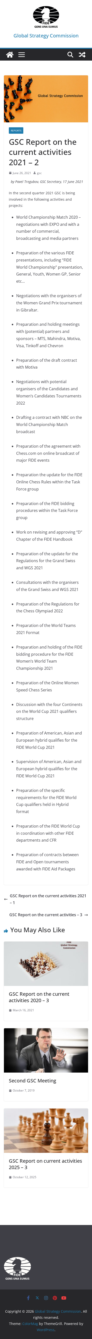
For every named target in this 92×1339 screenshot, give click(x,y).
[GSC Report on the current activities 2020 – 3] (46, 945)
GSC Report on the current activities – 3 (45, 914)
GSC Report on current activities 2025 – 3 (45, 1164)
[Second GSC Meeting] (46, 1031)
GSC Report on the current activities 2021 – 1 (48, 899)
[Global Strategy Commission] (10, 55)
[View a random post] (82, 55)
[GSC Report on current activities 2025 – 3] (46, 1112)
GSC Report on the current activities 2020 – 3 (39, 997)
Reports (16, 130)
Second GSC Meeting (32, 1080)
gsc (39, 173)
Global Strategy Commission (46, 35)
